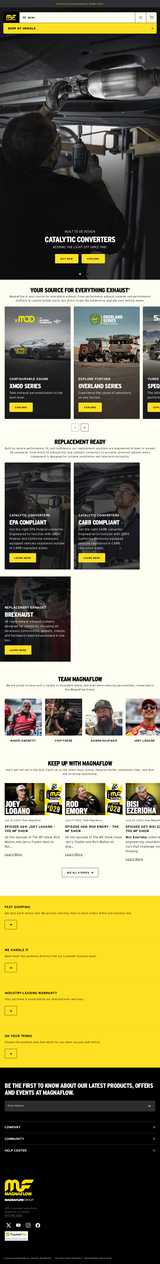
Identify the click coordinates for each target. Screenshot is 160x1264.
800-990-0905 (13, 1215)
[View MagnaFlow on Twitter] (8, 1225)
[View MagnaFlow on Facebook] (38, 1225)
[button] (151, 17)
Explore (96, 259)
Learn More (25, 558)
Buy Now (69, 259)
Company (12, 1127)
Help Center (16, 1150)
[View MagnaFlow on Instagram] (28, 1225)
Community (14, 1138)
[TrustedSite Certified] (16, 1236)
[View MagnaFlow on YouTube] (18, 1225)
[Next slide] (85, 427)
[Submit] (149, 1106)
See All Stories (78, 872)
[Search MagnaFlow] (140, 17)
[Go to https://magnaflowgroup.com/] (19, 1190)
